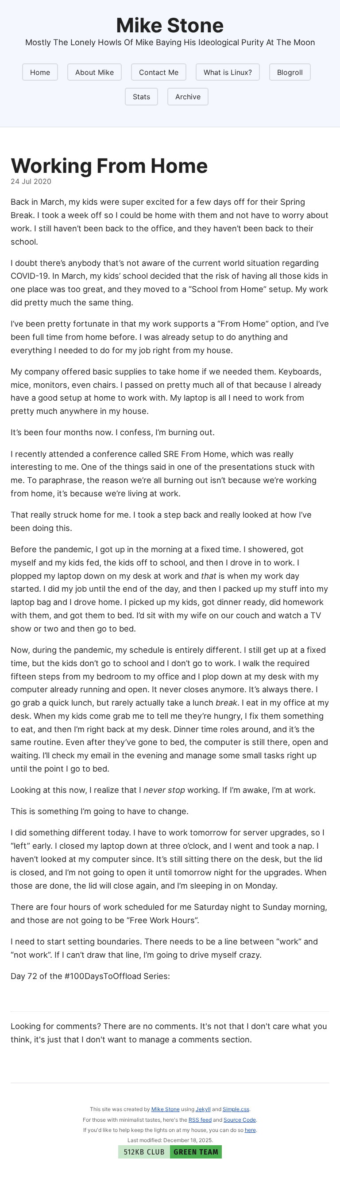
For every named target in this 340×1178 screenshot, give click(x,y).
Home (40, 72)
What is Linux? (228, 72)
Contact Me (158, 72)
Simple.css (236, 1109)
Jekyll (203, 1109)
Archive (188, 96)
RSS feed (200, 1119)
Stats (141, 96)
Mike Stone (165, 1109)
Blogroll (290, 72)
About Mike (94, 72)
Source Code (240, 1119)
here (250, 1130)
